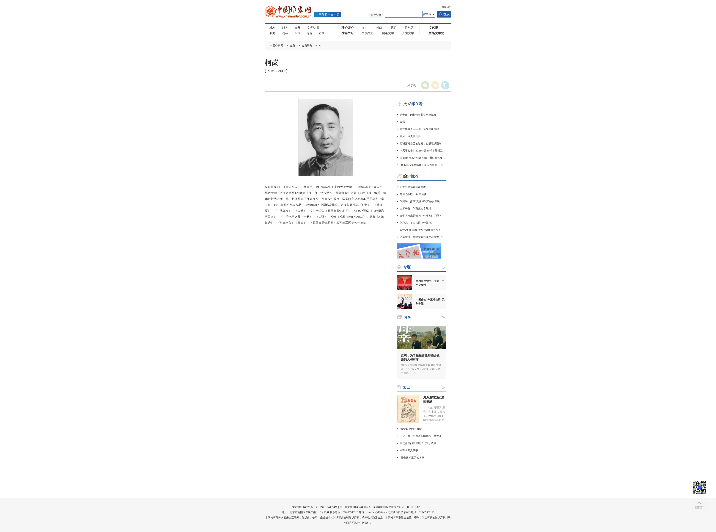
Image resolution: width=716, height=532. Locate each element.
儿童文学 (408, 33)
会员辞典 (307, 45)
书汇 (393, 27)
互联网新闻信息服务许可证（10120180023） (398, 507)
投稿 (298, 33)
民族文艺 (368, 33)
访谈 (285, 33)
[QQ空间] (435, 85)
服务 (285, 27)
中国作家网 (276, 45)
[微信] (425, 85)
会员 (298, 27)
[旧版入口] (446, 7)
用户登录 (376, 15)
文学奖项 (313, 27)
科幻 (379, 27)
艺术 (321, 33)
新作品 (408, 27)
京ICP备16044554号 (326, 507)
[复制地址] (445, 85)
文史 (365, 27)
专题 (310, 33)
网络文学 (388, 33)
